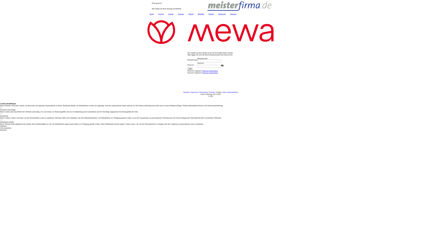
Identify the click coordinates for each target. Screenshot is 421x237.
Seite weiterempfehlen (230, 92)
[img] (210, 6)
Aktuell (190, 14)
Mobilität (201, 14)
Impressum (194, 92)
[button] (111, 126)
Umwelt (161, 14)
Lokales (171, 14)
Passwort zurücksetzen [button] (210, 71)
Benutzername (192, 60)
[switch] (1, 108)
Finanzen (233, 14)
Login (190, 69)
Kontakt (212, 92)
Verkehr (211, 14)
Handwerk (222, 14)
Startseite (186, 92)
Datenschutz (203, 92)
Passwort (190, 65)
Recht (152, 14)
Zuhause (181, 14)
